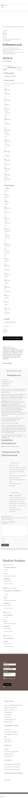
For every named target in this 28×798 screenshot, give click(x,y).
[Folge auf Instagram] (8, 366)
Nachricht (5, 671)
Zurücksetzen (19, 69)
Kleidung (12, 350)
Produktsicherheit (6, 383)
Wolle (11, 357)
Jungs (4, 356)
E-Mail (3, 541)
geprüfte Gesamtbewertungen (14, 39)
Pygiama (19, 434)
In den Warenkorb (12, 338)
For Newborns (8, 26)
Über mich (7, 729)
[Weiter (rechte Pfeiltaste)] (2, 797)
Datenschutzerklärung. (8, 679)
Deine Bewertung (5, 521)
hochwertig (19, 351)
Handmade (6, 353)
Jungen (18, 354)
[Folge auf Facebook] (4, 366)
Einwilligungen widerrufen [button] (12, 769)
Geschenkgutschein (10, 719)
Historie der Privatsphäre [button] (12, 767)
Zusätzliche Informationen (7, 381)
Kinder (20, 353)
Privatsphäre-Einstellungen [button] (12, 764)
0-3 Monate (6, 446)
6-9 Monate (16, 446)
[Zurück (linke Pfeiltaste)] (0, 797)
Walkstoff (18, 350)
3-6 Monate (11, 446)
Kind (10, 353)
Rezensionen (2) (5, 385)
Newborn (13, 351)
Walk (15, 357)
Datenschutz (8, 741)
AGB (5, 736)
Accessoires (7, 717)
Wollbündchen (6, 351)
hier (17, 423)
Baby (22, 350)
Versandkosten (9, 580)
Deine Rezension (5, 523)
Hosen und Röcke (9, 710)
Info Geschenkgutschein (11, 751)
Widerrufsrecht (8, 754)
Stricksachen (8, 714)
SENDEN (7, 684)
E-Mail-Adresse (6, 667)
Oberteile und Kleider (10, 707)
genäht (4, 354)
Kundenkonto (8, 756)
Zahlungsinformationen (11, 734)
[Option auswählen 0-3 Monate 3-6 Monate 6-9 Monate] (10, 322)
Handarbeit (15, 353)
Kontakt (6, 749)
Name (2, 538)
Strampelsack (6, 357)
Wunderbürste (8, 722)
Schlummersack (14, 26)
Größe (5, 69)
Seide (18, 357)
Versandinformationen (11, 732)
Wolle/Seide (9, 356)
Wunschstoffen (17, 356)
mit (22, 354)
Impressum (7, 739)
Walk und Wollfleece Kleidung (13, 705)
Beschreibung (5, 379)
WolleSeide (6, 358)
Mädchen (9, 354)
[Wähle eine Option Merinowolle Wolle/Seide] (10, 76)
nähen (14, 354)
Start (4, 26)
